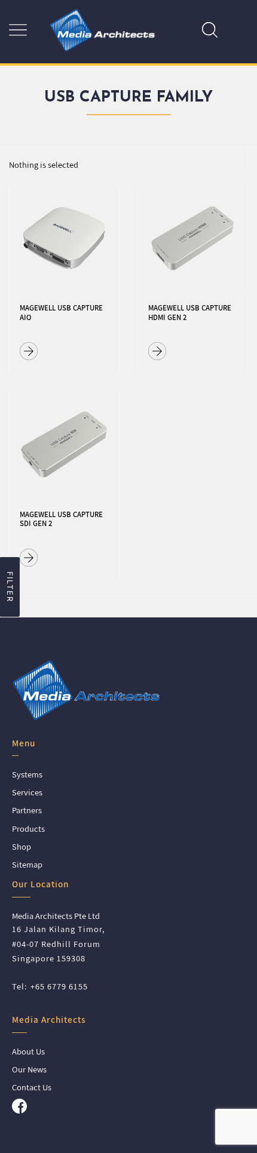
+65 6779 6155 (59, 986)
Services (27, 792)
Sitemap (27, 864)
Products (28, 828)
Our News (29, 1069)
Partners (27, 810)
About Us (28, 1051)
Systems (27, 774)
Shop (21, 846)
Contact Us (31, 1087)
